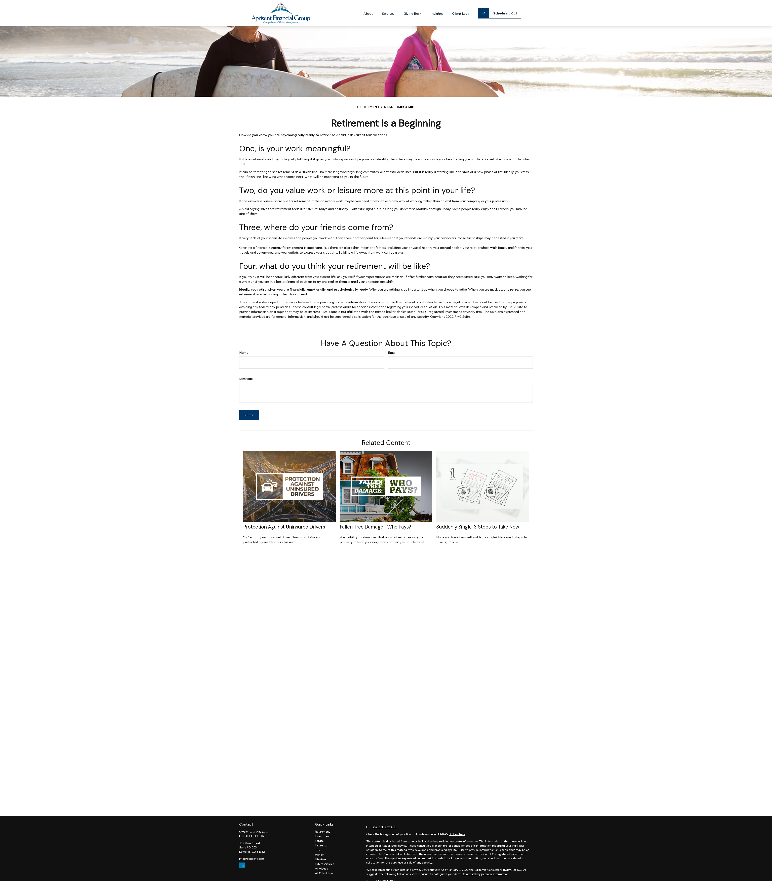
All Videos (321, 868)
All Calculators (324, 873)
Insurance (321, 845)
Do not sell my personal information (485, 874)
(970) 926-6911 (258, 832)
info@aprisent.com (251, 859)
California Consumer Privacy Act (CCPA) (500, 870)
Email (392, 352)
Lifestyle (320, 859)
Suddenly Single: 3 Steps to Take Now (477, 527)
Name (243, 352)
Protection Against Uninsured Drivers (284, 527)
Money (319, 854)
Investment (322, 836)
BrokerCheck (457, 834)
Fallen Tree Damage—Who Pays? (375, 527)
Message (246, 379)
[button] (368, 13)
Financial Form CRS (384, 827)
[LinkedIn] (242, 865)
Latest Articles (324, 864)
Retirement (322, 831)
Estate (319, 841)
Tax (317, 850)
